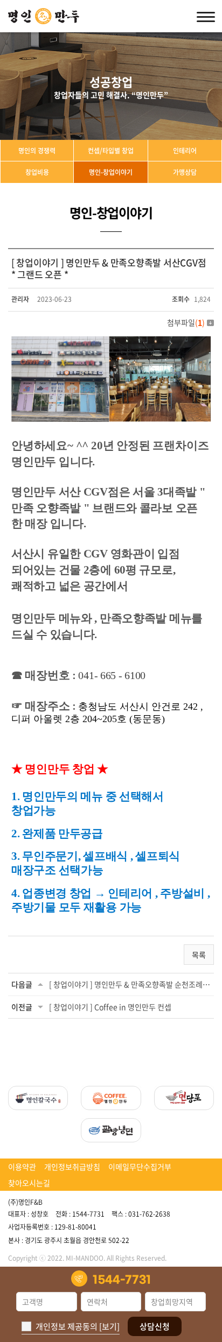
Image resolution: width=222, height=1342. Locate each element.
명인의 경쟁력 (37, 151)
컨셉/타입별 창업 (111, 151)
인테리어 (185, 151)
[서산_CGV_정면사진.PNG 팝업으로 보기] (111, 342)
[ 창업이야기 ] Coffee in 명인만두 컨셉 (110, 1006)
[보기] (109, 1326)
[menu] (206, 16)
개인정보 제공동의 (67, 1326)
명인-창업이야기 (111, 172)
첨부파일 (186, 322)
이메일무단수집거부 (139, 1166)
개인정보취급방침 (72, 1166)
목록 (199, 954)
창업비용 (37, 172)
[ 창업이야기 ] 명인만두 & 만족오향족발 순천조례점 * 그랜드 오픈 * (130, 984)
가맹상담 (185, 172)
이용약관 (22, 1166)
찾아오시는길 (29, 1182)
